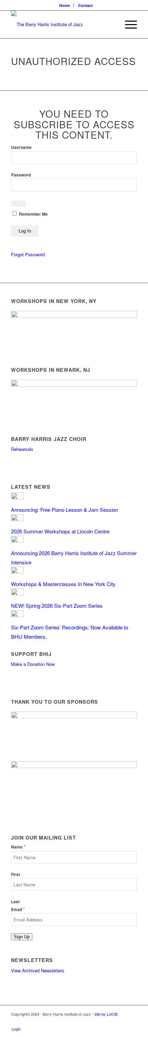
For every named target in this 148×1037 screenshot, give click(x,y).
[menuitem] (65, 5)
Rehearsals (22, 449)
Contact (85, 5)
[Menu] (127, 24)
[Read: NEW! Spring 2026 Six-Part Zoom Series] (17, 593)
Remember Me (33, 214)
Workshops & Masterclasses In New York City (63, 583)
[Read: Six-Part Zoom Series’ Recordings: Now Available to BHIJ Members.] (17, 614)
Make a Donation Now (33, 664)
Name (18, 847)
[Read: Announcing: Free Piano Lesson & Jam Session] (17, 497)
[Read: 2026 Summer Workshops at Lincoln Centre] (17, 518)
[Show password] (18, 204)
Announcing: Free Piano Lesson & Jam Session (64, 509)
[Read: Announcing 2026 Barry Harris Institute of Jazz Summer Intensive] (17, 540)
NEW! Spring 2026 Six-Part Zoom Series (57, 605)
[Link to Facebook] (111, 1021)
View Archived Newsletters (37, 970)
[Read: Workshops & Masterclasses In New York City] (17, 571)
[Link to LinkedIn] (132, 1021)
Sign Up (22, 936)
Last (15, 902)
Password (21, 175)
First (15, 874)
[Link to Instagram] (121, 1021)
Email (18, 909)
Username (21, 147)
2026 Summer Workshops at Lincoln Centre (60, 531)
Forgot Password (28, 254)
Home (64, 5)
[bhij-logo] (61, 24)
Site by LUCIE (106, 1014)
